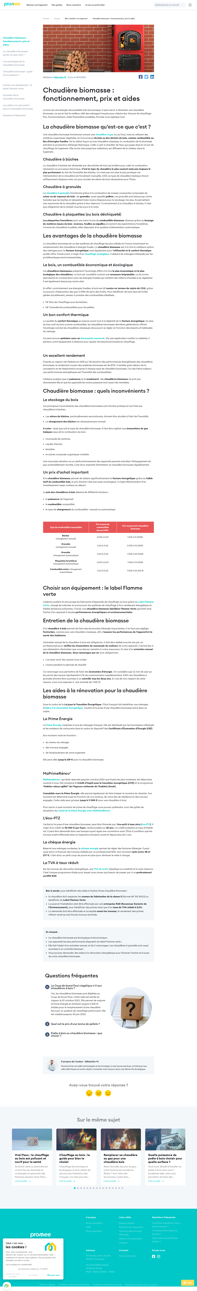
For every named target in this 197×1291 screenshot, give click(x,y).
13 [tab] (113, 1188)
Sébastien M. (60, 77)
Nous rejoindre (94, 1231)
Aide (189, 1282)
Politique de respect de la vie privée (141, 1284)
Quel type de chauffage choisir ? (165, 1240)
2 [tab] (78, 1188)
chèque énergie (89, 848)
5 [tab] (87, 1188)
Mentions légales (47, 1284)
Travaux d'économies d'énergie (130, 1233)
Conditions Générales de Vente (107, 1284)
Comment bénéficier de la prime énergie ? (166, 1225)
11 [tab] (106, 1188)
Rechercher (156, 4)
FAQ (88, 1227)
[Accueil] (12, 4)
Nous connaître (73, 5)
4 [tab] (84, 1188)
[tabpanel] (32, 1158)
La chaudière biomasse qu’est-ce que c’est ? (15, 53)
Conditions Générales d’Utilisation (74, 1284)
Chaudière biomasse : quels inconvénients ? (17, 73)
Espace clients (126, 1223)
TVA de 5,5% (101, 868)
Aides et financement (130, 1238)
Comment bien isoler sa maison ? (164, 1232)
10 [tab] (103, 1188)
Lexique (123, 1242)
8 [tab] (97, 1188)
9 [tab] (100, 1188)
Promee (46, 18)
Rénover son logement (37, 5)
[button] (7, 1286)
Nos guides (57, 5)
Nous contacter (127, 1255)
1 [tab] (75, 1188)
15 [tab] (119, 1188)
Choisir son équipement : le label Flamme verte (17, 87)
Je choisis (33, 1275)
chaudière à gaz (104, 134)
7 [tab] (94, 1188)
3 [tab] (81, 1188)
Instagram (159, 1256)
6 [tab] (90, 1188)
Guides (57, 18)
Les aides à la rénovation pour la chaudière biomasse (18, 107)
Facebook (154, 1256)
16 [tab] (122, 1188)
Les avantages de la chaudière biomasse (14, 63)
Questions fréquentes (14, 115)
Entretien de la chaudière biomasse (14, 97)
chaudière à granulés (58, 193)
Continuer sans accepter (13, 1275)
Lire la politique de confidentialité (19, 1265)
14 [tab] (116, 1188)
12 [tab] (109, 1188)
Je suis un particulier (95, 5)
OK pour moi (53, 1275)
